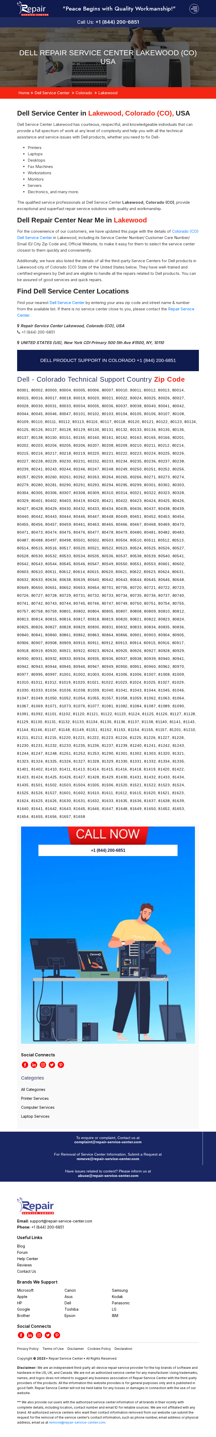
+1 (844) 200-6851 (117, 22)
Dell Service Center (52, 92)
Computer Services (38, 1107)
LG (114, 1309)
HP (19, 1303)
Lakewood (107, 92)
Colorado (84, 92)
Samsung (120, 1290)
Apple (22, 1296)
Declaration (123, 1349)
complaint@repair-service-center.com (107, 1142)
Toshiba (71, 1309)
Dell (68, 1303)
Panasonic (121, 1303)
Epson (70, 1315)
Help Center (27, 1258)
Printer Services (35, 1098)
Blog (21, 1246)
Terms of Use (53, 1349)
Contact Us (26, 1271)
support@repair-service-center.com (61, 1221)
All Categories (33, 1089)
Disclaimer (75, 1349)
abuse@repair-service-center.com (108, 1176)
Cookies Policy (99, 1349)
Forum (22, 1252)
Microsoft (25, 1290)
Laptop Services (35, 1116)
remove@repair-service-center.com (108, 1159)
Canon (70, 1290)
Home (24, 92)
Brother (23, 1315)
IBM (115, 1315)
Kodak (117, 1296)
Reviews (24, 1265)
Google (23, 1309)
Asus (69, 1296)
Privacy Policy (28, 1349)
